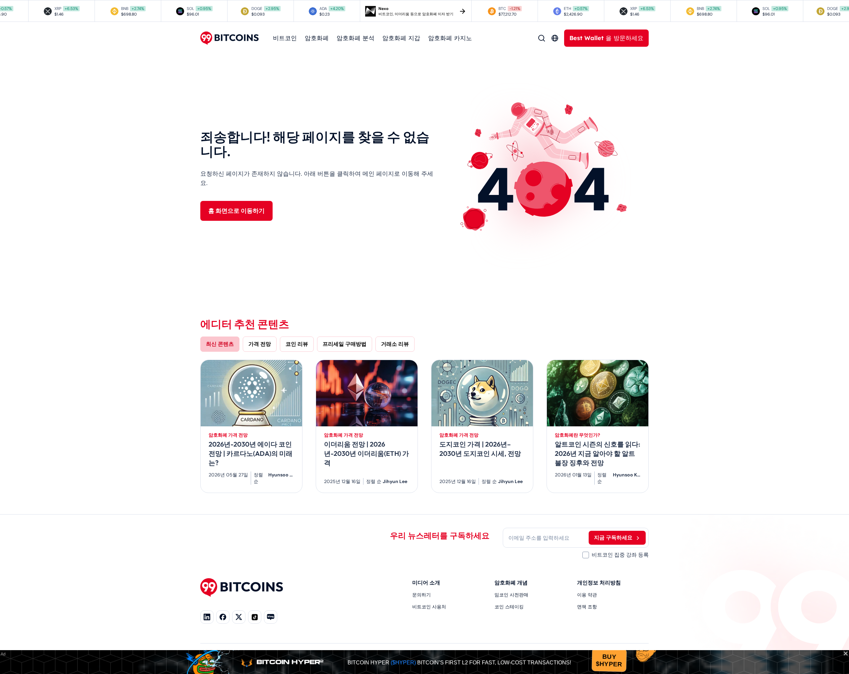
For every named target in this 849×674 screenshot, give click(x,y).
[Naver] (270, 617)
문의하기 (421, 595)
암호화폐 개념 (511, 582)
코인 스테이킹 (509, 607)
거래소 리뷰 (395, 343)
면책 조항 (587, 607)
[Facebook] (222, 617)
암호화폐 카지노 (450, 38)
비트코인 (285, 38)
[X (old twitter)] (238, 617)
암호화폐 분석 (355, 38)
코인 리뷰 (297, 343)
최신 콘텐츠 (220, 343)
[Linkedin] (207, 617)
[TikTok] (254, 617)
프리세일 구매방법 (344, 343)
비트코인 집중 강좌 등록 (620, 554)
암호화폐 (317, 38)
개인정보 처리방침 (599, 582)
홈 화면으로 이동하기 (236, 211)
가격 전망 (259, 343)
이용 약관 (587, 595)
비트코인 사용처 (429, 607)
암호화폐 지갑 (401, 38)
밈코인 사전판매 (511, 595)
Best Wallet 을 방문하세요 (606, 38)
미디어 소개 (426, 582)
